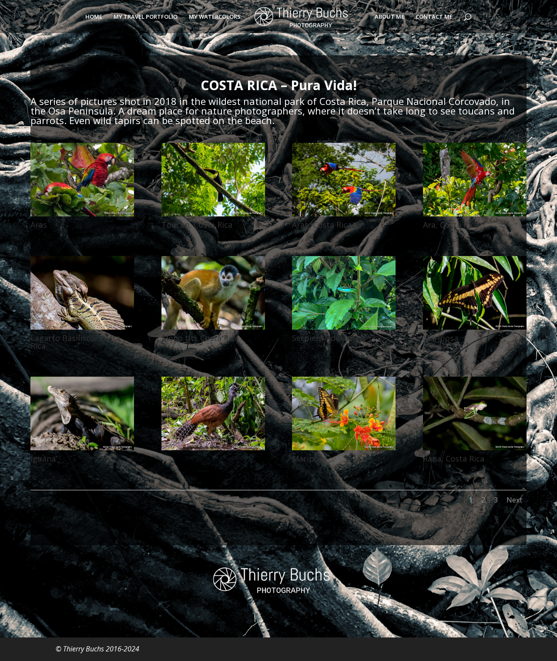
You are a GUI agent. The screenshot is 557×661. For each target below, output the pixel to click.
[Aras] (82, 214)
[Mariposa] (475, 327)
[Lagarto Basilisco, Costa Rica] (82, 327)
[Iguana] (82, 448)
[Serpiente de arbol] (344, 327)
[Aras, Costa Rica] (344, 214)
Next (514, 500)
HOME (93, 16)
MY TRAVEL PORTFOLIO (146, 16)
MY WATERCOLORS (215, 16)
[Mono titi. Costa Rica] (213, 327)
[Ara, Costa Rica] (475, 214)
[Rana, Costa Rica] (475, 448)
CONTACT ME (434, 16)
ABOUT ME (389, 16)
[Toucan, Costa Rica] (213, 214)
